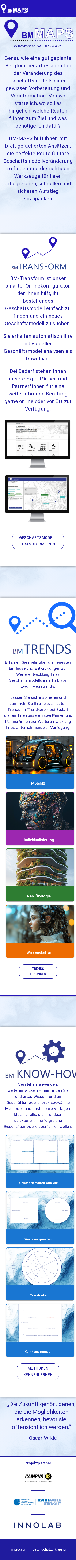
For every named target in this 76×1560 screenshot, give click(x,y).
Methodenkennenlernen (38, 1371)
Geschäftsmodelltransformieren (38, 541)
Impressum (18, 1549)
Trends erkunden (38, 971)
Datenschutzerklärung (49, 1549)
